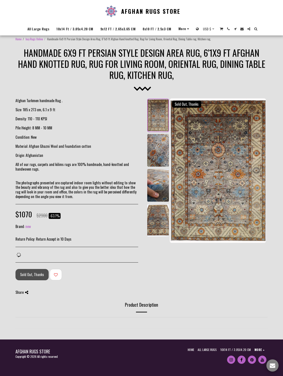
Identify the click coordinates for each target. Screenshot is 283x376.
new (28, 226)
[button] (221, 29)
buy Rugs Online (34, 39)
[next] (259, 170)
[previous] (177, 170)
